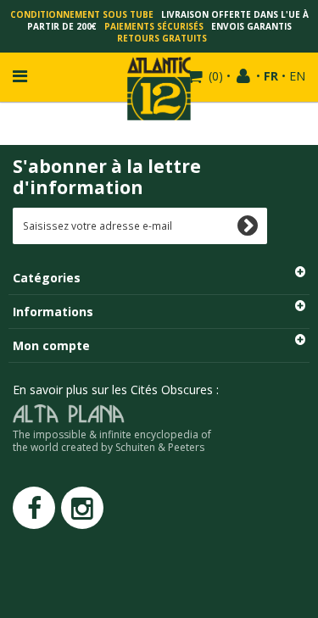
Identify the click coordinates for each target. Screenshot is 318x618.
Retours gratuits (162, 38)
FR (271, 76)
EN (297, 76)
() (216, 76)
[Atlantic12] (159, 87)
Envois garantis (251, 26)
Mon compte (51, 345)
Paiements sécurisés (154, 26)
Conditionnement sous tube (81, 14)
